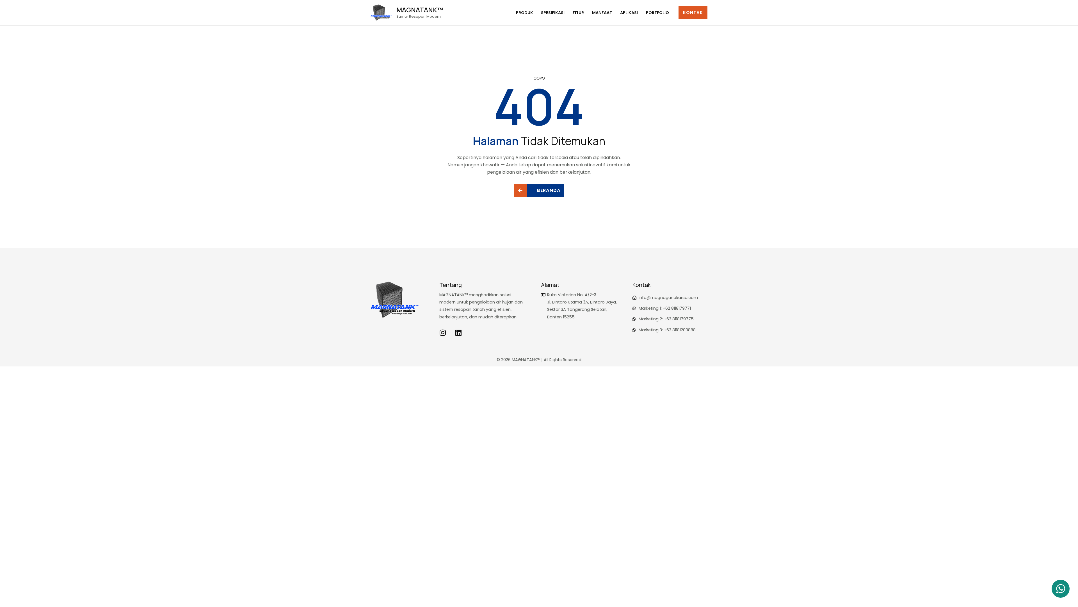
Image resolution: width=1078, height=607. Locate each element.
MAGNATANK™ (419, 9)
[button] (693, 12)
